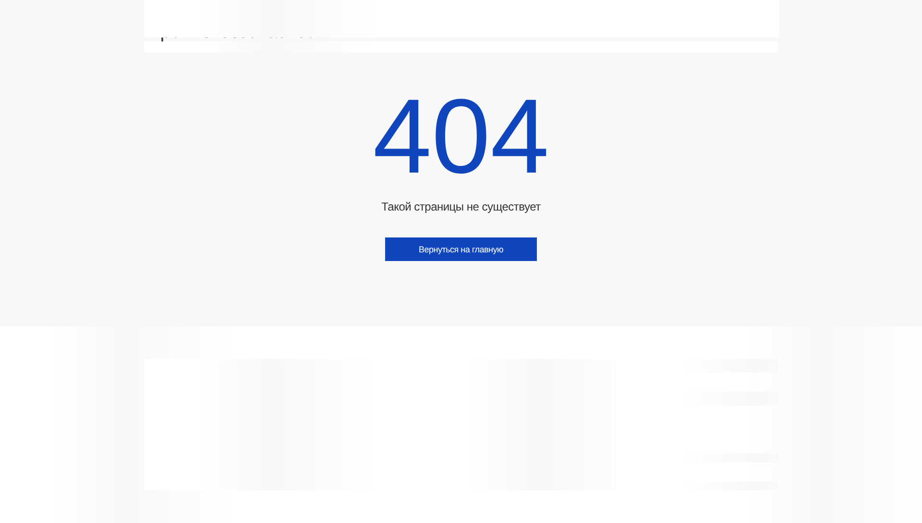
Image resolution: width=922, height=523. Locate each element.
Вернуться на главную (461, 249)
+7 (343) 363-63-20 (623, 20)
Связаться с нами (705, 20)
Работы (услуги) (371, 20)
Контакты (565, 20)
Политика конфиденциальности (463, 486)
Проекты (511, 20)
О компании (452, 20)
